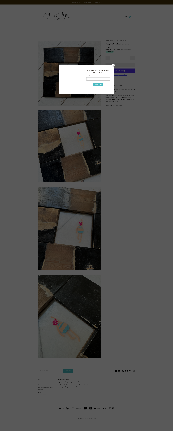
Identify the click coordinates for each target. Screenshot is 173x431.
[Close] (113, 65)
